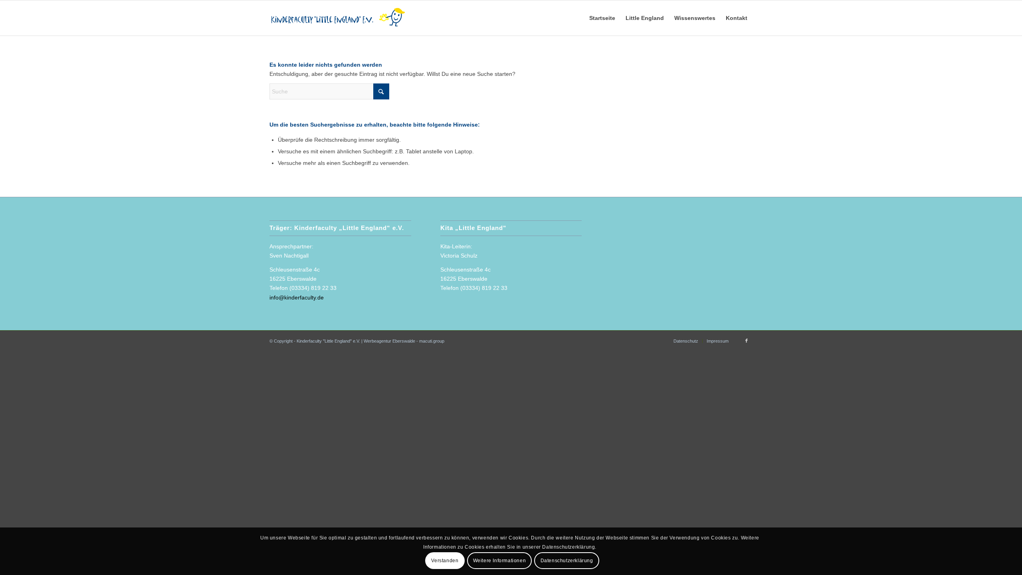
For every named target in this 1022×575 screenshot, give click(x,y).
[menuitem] (602, 18)
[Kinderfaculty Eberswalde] (339, 18)
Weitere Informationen (499, 560)
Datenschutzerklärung (567, 560)
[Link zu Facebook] (747, 341)
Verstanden (444, 560)
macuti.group (431, 341)
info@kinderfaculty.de (296, 297)
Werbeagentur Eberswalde (389, 341)
